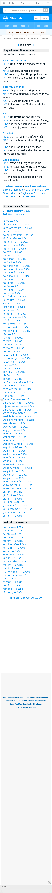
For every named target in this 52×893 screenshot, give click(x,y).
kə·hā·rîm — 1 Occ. (14, 300)
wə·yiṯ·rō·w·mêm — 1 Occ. (18, 481)
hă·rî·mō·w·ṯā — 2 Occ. (16, 265)
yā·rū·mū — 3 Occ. (14, 502)
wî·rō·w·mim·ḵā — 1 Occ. (17, 488)
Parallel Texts (28, 196)
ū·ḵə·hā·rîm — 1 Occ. (15, 392)
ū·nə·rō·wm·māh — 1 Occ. (18, 402)
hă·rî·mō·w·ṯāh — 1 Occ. (17, 269)
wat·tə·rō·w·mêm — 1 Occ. (18, 443)
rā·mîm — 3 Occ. (13, 341)
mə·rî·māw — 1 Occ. (15, 324)
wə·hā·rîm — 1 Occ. (14, 450)
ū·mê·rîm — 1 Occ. (14, 396)
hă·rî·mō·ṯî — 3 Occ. (15, 272)
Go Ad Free (5, 887)
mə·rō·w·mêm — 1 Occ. (17, 327)
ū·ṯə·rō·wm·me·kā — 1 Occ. (19, 406)
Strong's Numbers (13, 189)
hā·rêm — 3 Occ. (13, 252)
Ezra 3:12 (8, 113)
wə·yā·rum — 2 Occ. (15, 478)
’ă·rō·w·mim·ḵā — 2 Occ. (17, 224)
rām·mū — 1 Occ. (13, 344)
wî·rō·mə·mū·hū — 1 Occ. (18, 485)
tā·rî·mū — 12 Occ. (14, 371)
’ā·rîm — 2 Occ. (12, 221)
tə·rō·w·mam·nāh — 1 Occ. (18, 382)
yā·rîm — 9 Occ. (12, 491)
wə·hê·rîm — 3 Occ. (14, 457)
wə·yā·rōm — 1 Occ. (15, 474)
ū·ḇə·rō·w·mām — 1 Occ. (17, 409)
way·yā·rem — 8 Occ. (15, 423)
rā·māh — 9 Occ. (13, 337)
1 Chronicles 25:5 (13, 87)
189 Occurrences (13, 214)
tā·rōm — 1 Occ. (12, 375)
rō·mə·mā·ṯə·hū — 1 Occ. (17, 358)
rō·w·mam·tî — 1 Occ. (15, 354)
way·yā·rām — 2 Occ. (15, 426)
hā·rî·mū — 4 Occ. (13, 279)
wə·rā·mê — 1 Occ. (14, 464)
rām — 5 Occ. (11, 334)
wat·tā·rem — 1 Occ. (15, 437)
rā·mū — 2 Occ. (12, 351)
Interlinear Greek (12, 186)
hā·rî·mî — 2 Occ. (13, 262)
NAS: (6, 70)
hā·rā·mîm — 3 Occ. (14, 248)
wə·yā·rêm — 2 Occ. (15, 471)
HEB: (6, 64)
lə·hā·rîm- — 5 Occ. (14, 313)
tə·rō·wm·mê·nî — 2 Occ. (17, 389)
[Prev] (3, 406)
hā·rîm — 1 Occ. (12, 255)
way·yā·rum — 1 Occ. (15, 430)
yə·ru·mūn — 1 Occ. (14, 512)
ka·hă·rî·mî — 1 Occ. (15, 296)
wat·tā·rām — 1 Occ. (15, 440)
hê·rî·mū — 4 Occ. (13, 289)
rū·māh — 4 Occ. (13, 368)
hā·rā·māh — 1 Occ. (14, 245)
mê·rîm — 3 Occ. (13, 320)
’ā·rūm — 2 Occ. (12, 231)
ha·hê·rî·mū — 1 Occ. (15, 241)
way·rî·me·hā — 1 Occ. (16, 447)
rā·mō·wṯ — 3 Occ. (14, 348)
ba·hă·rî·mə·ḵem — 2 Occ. (18, 235)
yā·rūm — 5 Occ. (13, 498)
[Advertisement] (26, 655)
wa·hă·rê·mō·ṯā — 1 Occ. (17, 416)
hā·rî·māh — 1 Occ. (14, 258)
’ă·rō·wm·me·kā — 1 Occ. (18, 228)
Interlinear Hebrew (35, 186)
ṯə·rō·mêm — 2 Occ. (14, 385)
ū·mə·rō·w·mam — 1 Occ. (18, 399)
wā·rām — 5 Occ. (13, 433)
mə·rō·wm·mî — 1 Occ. (16, 330)
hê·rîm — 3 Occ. (12, 286)
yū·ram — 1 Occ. (13, 515)
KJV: (5, 74)
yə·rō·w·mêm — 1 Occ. (16, 505)
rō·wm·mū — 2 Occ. (14, 361)
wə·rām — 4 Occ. (13, 461)
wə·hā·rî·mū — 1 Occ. (15, 454)
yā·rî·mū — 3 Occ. (13, 495)
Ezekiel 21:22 (11, 159)
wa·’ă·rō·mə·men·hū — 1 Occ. (20, 413)
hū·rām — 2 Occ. (13, 293)
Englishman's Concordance (26, 597)
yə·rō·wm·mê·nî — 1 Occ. (18, 509)
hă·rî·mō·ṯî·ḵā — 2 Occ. (16, 276)
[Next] (48, 406)
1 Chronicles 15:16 (14, 60)
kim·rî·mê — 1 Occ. (14, 306)
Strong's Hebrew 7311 (16, 210)
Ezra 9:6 (8, 133)
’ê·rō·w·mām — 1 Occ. (16, 238)
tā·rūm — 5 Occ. (12, 378)
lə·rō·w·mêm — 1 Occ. (16, 317)
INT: (5, 77)
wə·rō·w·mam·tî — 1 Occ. (18, 467)
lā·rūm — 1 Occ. (12, 310)
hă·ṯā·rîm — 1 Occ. (14, 282)
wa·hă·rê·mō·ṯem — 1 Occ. (18, 419)
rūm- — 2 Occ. (11, 365)
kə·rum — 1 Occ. (13, 303)
